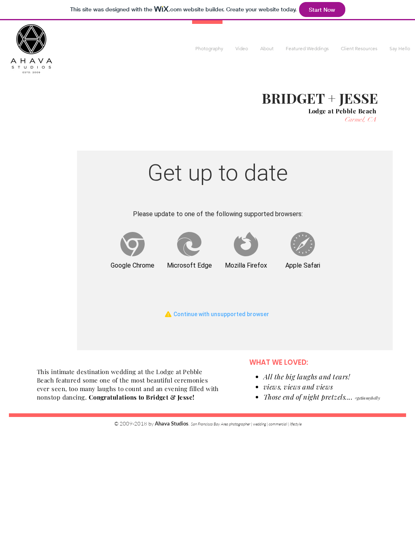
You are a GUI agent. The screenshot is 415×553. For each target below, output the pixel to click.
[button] (209, 48)
